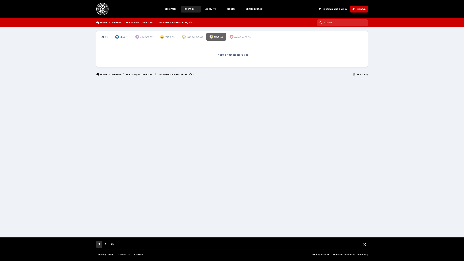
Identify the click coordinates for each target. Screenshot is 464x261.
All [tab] (105, 36)
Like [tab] (124, 36)
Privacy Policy (105, 254)
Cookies (138, 254)
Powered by (350, 254)
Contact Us (124, 254)
